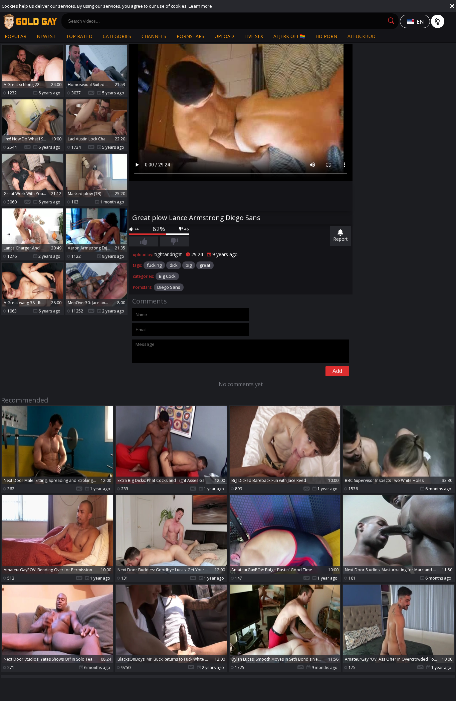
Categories (117, 36)
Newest (46, 36)
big (189, 265)
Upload (224, 36)
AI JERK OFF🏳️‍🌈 (289, 36)
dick (174, 265)
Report (340, 239)
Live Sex (253, 36)
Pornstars (190, 36)
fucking (154, 265)
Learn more (200, 6)
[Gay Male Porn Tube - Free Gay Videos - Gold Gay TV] (30, 21)
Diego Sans (168, 287)
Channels (154, 36)
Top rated (79, 36)
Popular (15, 36)
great (205, 265)
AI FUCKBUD (362, 36)
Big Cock (167, 276)
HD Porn (326, 36)
